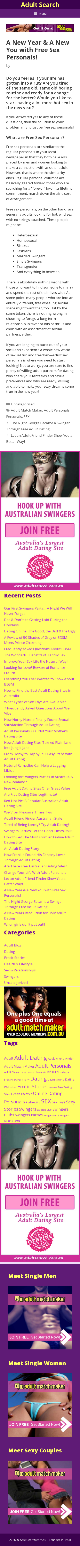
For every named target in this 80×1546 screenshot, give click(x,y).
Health (15, 1094)
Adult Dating (30, 1057)
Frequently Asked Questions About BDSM (37, 649)
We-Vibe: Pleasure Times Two (28, 812)
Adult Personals (57, 410)
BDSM (51, 1072)
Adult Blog (12, 945)
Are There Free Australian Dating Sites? (35, 866)
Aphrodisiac (28, 1072)
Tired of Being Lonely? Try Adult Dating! (36, 824)
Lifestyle (26, 1094)
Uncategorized (23, 404)
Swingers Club (44, 1109)
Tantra (17, 1120)
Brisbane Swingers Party (16, 1079)
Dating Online (56, 1079)
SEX (27, 416)
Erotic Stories (14, 957)
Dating (9, 951)
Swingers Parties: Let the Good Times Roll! (38, 830)
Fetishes (52, 1087)
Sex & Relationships (20, 970)
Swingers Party (51, 1115)
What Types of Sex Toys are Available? (35, 701)
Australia (41, 1072)
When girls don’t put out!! (24, 924)
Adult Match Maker (26, 410)
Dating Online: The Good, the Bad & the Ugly (40, 631)
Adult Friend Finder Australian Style (33, 818)
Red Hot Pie (33, 1102)
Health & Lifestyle (18, 964)
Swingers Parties (29, 1114)
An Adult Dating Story (21, 848)
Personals (14, 416)
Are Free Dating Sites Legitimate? (30, 794)
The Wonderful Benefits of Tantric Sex (34, 655)
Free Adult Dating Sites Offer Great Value (37, 788)
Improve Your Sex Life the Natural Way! (35, 661)
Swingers (11, 976)
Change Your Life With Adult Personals (35, 872)
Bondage (63, 1072)
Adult (9, 1058)
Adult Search (40, 4)
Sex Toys (58, 1102)
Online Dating (48, 1093)
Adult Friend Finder (61, 1058)
